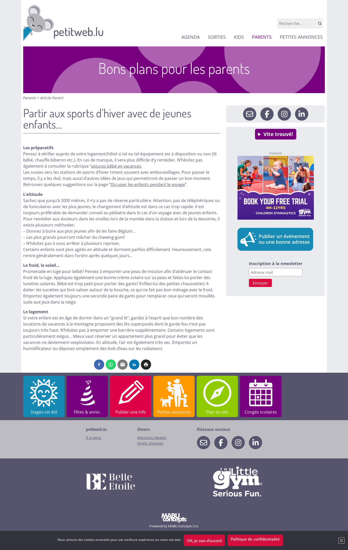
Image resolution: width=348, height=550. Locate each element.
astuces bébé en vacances (116, 166)
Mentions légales (151, 437)
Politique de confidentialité (255, 539)
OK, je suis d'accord (204, 540)
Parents (30, 97)
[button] (341, 540)
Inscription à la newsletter (275, 263)
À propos (93, 437)
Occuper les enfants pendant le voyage (148, 184)
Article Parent (51, 97)
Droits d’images (150, 443)
